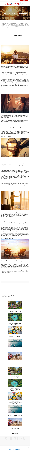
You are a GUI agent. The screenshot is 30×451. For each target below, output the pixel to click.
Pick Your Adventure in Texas (15, 428)
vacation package (8, 274)
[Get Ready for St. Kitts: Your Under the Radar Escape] (15, 343)
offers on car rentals (11, 87)
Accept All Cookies (17, 449)
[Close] (29, 447)
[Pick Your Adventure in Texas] (15, 356)
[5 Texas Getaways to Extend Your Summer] (15, 305)
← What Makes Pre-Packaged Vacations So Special (8, 295)
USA (18, 310)
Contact (17, 442)
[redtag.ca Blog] (15, 3)
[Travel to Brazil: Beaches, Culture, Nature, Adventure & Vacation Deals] (15, 317)
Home (12, 442)
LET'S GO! (24, 0)
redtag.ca (20, 133)
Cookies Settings (11, 449)
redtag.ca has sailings (17, 184)
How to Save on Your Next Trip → (6, 296)
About (14, 442)
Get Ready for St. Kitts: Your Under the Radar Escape (15, 349)
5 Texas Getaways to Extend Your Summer (15, 311)
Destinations (12, 310)
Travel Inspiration (16, 310)
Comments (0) (15, 433)
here (12, 235)
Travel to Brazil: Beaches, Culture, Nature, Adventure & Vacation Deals (15, 324)
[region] (15, 448)
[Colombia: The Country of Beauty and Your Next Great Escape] (15, 330)
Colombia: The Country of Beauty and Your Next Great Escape (15, 337)
